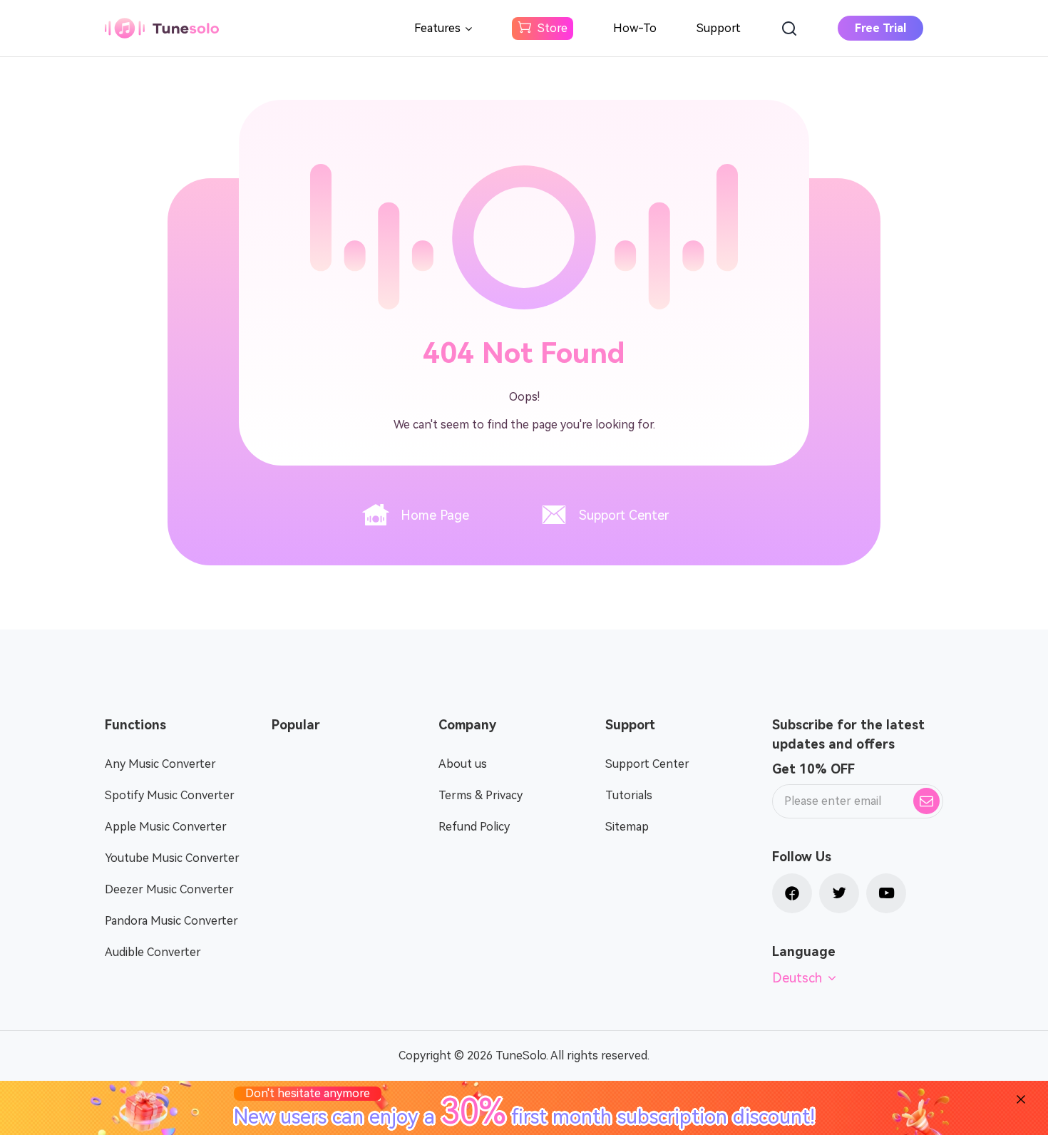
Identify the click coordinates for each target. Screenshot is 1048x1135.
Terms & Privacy (480, 795)
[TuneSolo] (162, 28)
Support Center (624, 515)
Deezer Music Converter (169, 889)
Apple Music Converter (166, 826)
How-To (635, 28)
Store (552, 28)
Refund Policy (474, 826)
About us (462, 764)
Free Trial (880, 28)
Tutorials (628, 795)
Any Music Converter (160, 764)
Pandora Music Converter (171, 921)
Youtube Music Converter (172, 858)
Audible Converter (153, 952)
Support (719, 28)
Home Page (435, 515)
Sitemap (627, 826)
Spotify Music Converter (170, 795)
